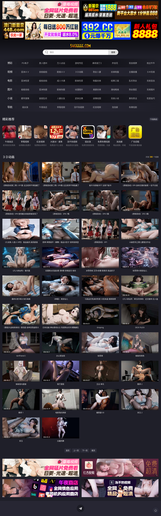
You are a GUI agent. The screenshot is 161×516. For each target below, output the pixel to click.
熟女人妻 (97, 72)
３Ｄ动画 (79, 72)
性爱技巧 (151, 98)
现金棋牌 (133, 63)
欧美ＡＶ (61, 72)
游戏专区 (79, 63)
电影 (9, 80)
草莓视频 (61, 107)
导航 (9, 107)
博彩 (9, 63)
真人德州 (43, 63)
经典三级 (115, 80)
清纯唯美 (115, 89)
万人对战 (61, 63)
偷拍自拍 (43, 80)
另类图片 (151, 89)
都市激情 (25, 98)
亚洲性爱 (25, 80)
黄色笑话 (133, 98)
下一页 (85, 450)
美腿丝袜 (97, 89)
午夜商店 (43, 107)
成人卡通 (61, 80)
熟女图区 (133, 89)
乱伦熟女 (133, 80)
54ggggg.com (80, 45)
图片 (9, 89)
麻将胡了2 (97, 63)
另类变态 (151, 80)
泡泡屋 (115, 107)
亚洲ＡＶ (25, 72)
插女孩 (25, 107)
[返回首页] (156, 510)
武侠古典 (79, 98)
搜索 (113, 52)
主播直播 (133, 72)
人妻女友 (61, 98)
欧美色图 (61, 89)
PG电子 (25, 63)
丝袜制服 (115, 72)
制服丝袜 (97, 80)
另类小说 (115, 98)
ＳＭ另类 (151, 72)
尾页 (93, 450)
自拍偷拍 (43, 72)
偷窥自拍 (25, 89)
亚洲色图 (43, 89)
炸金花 (115, 63)
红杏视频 (97, 107)
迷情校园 (97, 98)
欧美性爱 (79, 80)
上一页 (76, 450)
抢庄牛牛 (151, 63)
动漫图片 (79, 89)
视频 (9, 72)
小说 (9, 98)
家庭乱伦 (43, 98)
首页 (67, 450)
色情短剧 (133, 107)
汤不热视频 (79, 107)
